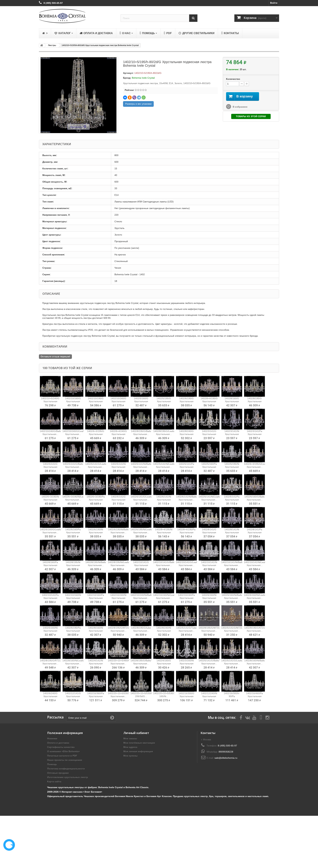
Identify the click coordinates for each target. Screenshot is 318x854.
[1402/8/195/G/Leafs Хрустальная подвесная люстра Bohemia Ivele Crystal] (163, 419)
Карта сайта (54, 781)
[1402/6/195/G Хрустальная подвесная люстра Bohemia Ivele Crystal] (186, 386)
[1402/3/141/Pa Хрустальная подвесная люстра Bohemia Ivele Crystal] (254, 419)
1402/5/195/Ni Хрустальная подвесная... (231, 467)
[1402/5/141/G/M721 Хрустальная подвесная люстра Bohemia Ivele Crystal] (231, 615)
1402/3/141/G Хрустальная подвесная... (209, 434)
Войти (273, 2)
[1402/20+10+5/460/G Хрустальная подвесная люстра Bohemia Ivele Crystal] (118, 648)
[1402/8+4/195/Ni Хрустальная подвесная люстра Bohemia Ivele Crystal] (163, 517)
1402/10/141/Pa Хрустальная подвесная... (50, 598)
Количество (233, 79)
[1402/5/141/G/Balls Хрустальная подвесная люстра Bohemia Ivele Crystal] (72, 451)
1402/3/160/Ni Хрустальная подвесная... (186, 663)
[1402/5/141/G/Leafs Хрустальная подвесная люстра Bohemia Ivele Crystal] (95, 451)
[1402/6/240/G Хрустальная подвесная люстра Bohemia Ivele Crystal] (50, 681)
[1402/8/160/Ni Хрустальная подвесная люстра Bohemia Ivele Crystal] (95, 615)
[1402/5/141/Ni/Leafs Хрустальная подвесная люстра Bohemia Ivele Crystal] (163, 451)
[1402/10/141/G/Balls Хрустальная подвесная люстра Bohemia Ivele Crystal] (163, 550)
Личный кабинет (136, 733)
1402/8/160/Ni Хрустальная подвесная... (95, 630)
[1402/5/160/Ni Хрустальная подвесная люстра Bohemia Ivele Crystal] (50, 615)
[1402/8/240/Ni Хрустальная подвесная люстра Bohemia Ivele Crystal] (163, 615)
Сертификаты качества (61, 747)
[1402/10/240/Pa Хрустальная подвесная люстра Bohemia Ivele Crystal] (186, 582)
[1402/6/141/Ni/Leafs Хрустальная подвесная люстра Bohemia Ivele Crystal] (209, 484)
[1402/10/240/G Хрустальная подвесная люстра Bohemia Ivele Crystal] (118, 386)
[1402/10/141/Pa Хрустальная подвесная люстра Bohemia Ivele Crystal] (50, 582)
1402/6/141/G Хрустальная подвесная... (118, 499)
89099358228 (226, 751)
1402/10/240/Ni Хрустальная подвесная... (118, 598)
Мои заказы (130, 738)
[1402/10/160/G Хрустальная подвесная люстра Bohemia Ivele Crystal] (72, 386)
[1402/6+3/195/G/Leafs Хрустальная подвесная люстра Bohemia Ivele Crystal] (254, 451)
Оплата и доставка (58, 742)
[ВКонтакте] (125, 97)
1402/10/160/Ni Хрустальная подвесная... (73, 598)
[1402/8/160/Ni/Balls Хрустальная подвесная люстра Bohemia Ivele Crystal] (254, 648)
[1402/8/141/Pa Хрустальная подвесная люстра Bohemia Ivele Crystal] (254, 517)
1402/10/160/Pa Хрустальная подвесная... (95, 598)
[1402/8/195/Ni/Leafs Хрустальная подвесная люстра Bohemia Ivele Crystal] (118, 550)
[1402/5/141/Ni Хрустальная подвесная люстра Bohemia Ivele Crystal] (118, 451)
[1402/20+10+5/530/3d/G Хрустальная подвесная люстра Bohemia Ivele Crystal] (118, 681)
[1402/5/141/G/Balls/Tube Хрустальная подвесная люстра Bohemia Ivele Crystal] (209, 648)
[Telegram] (139, 97)
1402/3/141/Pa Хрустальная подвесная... (254, 434)
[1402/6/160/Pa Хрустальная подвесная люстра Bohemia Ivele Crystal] (72, 517)
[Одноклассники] (130, 97)
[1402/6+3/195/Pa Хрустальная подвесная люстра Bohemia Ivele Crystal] (95, 484)
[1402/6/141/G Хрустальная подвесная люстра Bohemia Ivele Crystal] (118, 484)
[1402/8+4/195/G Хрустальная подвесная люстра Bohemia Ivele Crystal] (209, 386)
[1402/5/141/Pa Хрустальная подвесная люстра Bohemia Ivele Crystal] (186, 451)
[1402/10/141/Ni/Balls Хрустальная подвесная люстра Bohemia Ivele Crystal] (231, 550)
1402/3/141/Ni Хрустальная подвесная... (231, 434)
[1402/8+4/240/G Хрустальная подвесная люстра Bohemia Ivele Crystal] (118, 419)
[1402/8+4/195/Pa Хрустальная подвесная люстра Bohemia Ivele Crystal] (186, 517)
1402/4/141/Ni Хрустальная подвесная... (95, 663)
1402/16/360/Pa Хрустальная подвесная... (95, 696)
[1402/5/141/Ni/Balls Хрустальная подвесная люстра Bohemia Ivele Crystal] (141, 451)
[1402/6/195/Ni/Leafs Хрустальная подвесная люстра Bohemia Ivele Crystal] (141, 517)
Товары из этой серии (251, 116)
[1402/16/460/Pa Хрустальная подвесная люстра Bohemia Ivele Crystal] (254, 681)
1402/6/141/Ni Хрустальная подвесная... (163, 499)
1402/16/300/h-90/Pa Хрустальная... (232, 696)
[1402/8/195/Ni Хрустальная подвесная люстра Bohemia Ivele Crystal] (72, 550)
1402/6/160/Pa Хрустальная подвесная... (73, 532)
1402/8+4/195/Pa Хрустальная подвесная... (186, 532)
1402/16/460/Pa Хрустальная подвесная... (254, 696)
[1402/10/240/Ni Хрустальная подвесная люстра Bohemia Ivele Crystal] (118, 582)
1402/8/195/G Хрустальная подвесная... (254, 401)
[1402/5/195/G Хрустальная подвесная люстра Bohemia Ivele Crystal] (163, 386)
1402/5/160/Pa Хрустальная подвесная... (209, 467)
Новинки (52, 738)
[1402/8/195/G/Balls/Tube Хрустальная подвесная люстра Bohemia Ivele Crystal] (141, 648)
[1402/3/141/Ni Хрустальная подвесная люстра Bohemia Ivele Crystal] (231, 419)
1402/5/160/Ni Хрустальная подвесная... (50, 630)
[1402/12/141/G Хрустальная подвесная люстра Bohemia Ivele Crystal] (72, 681)
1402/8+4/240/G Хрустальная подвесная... (118, 434)
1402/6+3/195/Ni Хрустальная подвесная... (50, 499)
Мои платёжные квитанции (139, 742)
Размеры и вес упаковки (138, 103)
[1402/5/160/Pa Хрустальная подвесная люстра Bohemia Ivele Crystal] (209, 451)
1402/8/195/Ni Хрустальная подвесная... (73, 565)
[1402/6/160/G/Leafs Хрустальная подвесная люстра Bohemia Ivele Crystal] (50, 517)
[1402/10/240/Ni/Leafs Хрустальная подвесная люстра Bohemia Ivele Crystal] (163, 582)
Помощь (52, 764)
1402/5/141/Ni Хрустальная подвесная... (118, 467)
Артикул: (128, 73)
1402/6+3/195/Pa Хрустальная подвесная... (96, 499)
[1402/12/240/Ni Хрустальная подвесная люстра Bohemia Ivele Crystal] (209, 681)
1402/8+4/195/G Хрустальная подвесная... (209, 401)
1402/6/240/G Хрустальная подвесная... (50, 696)
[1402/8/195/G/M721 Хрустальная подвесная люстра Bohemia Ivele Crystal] (118, 615)
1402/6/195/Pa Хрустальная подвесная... (73, 630)
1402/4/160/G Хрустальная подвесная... (164, 663)
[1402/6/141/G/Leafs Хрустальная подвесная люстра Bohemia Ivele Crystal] (141, 484)
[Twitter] (247, 717)
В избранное (239, 106)
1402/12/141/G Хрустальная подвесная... (73, 696)
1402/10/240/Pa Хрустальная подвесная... (186, 598)
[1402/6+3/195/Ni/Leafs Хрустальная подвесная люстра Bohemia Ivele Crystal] (72, 484)
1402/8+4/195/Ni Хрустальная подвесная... (163, 532)
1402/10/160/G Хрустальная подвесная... (73, 401)
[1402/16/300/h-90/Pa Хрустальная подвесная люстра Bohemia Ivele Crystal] (231, 681)
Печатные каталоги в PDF (62, 755)
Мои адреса (130, 747)
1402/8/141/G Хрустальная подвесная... (209, 532)
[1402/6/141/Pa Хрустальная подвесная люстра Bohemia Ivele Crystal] (231, 484)
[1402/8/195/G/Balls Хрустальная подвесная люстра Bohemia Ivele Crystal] (141, 419)
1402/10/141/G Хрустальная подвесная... (141, 565)
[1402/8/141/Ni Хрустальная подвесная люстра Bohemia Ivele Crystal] (231, 517)
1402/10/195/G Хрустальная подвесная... (96, 401)
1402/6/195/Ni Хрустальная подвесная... (95, 532)
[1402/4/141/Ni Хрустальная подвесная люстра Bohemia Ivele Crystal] (95, 648)
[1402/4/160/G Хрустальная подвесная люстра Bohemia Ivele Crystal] (163, 648)
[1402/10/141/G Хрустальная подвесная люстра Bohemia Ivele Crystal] (141, 550)
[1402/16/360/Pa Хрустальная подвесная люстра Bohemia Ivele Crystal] (95, 681)
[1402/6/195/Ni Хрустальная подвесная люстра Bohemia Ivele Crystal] (95, 517)
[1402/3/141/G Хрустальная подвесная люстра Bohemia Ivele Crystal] (209, 419)
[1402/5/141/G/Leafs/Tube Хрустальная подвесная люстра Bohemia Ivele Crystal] (231, 648)
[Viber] (134, 97)
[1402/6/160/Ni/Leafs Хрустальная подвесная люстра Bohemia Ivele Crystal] (254, 582)
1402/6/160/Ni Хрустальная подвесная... (209, 598)
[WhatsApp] (144, 97)
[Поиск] (193, 18)
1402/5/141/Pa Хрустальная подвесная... (186, 467)
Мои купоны (130, 755)
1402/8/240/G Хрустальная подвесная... (186, 434)
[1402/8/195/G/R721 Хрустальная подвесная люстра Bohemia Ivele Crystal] (50, 648)
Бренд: (127, 77)
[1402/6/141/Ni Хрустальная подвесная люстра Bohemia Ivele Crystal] (163, 484)
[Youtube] (254, 717)
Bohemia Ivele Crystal (143, 77)
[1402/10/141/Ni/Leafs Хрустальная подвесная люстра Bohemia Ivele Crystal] (254, 550)
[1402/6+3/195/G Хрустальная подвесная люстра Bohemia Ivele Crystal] (95, 419)
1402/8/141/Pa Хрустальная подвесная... (254, 532)
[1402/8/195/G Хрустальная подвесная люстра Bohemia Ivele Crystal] (254, 386)
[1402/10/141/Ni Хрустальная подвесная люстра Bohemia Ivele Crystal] (209, 550)
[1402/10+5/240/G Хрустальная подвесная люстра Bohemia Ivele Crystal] (50, 386)
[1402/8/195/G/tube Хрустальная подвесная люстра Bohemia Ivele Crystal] (141, 615)
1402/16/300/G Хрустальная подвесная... (186, 696)
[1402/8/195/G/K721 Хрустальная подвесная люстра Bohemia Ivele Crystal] (254, 615)
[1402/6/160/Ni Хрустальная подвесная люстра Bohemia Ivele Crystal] (209, 582)
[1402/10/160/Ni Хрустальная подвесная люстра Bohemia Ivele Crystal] (72, 582)
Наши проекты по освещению (64, 760)
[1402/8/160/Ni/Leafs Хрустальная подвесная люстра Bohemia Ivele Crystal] (72, 648)
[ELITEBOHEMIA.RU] (77, 16)
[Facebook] (241, 717)
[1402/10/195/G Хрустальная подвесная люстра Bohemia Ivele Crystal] (95, 386)
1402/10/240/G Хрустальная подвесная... (118, 401)
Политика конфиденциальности (66, 768)
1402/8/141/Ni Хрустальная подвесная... (231, 532)
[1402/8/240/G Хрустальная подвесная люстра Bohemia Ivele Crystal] (186, 419)
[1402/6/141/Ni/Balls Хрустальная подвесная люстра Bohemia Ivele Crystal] (186, 484)
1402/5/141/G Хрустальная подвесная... (50, 467)
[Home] (41, 45)
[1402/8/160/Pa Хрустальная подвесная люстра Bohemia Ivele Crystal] (50, 550)
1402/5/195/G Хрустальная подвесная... (164, 401)
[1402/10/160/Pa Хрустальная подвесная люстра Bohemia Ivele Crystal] (95, 582)
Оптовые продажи (58, 773)
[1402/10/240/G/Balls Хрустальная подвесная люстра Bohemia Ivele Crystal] (50, 419)
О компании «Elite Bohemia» (63, 751)
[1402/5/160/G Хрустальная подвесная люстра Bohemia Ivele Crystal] (141, 386)
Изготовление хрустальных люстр (67, 777)
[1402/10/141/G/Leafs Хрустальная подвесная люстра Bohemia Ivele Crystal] (186, 550)
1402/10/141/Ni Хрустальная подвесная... (209, 565)
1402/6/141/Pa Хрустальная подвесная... (231, 499)
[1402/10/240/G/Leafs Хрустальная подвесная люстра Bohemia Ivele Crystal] (72, 419)
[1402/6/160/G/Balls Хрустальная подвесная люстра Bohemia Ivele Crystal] (254, 484)
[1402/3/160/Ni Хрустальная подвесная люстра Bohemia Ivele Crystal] (186, 648)
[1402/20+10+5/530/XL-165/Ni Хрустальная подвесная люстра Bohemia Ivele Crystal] (163, 681)
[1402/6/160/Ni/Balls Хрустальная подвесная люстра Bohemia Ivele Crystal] (231, 582)
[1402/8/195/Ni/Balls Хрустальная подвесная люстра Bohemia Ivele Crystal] (95, 550)
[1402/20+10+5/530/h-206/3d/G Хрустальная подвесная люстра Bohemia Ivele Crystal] (141, 681)
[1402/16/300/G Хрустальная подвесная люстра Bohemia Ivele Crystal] (186, 681)
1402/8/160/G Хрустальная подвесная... (232, 401)
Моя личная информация (138, 751)
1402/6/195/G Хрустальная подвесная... (186, 401)
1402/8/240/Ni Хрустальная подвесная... (163, 630)
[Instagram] (267, 717)
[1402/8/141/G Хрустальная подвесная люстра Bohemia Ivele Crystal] (209, 517)
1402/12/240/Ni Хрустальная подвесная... (209, 696)
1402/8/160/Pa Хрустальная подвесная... (50, 565)
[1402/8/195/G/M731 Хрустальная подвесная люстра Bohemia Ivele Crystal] (209, 615)
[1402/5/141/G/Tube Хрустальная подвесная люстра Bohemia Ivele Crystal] (186, 615)
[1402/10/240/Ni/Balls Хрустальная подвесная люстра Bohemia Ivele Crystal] (141, 582)
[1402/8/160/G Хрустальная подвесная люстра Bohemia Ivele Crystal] (231, 386)
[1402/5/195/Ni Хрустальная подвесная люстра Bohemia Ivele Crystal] (231, 451)
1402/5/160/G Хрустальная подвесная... (141, 401)
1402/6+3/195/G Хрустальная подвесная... (95, 434)
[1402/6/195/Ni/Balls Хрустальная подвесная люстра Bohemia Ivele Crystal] (118, 517)
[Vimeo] (261, 717)
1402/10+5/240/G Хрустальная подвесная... (50, 401)
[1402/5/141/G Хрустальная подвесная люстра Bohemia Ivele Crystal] (50, 451)
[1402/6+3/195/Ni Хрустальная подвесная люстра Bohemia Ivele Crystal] (50, 484)
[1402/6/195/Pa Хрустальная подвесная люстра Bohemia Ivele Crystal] (72, 615)
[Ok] (112, 717)
